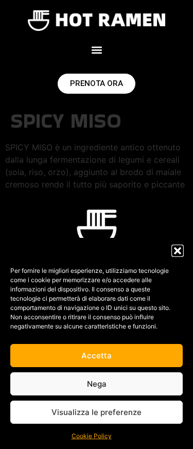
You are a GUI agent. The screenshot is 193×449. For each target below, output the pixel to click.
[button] (177, 251)
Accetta (96, 355)
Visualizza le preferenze (96, 412)
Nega (97, 384)
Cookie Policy (92, 436)
